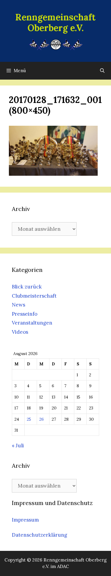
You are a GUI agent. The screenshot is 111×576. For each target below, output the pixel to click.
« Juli (18, 445)
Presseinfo (24, 314)
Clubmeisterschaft (34, 296)
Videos (20, 332)
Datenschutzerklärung (39, 535)
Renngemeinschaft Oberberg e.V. (55, 22)
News (18, 304)
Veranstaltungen (32, 323)
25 (29, 419)
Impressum (25, 520)
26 (41, 419)
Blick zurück (27, 286)
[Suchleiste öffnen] (102, 71)
